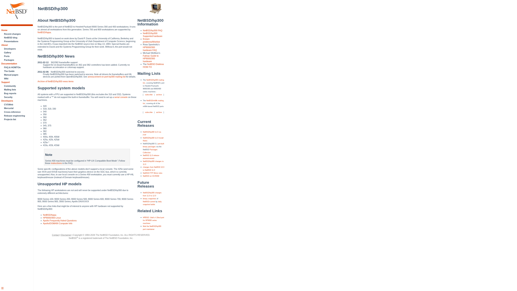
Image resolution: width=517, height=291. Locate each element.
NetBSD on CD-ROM (151, 176)
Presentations (11, 41)
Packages (9, 60)
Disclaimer (66, 235)
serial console (121, 97)
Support (5, 82)
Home (4, 30)
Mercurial (8, 108)
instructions (56, 163)
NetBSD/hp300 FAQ (152, 30)
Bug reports (10, 93)
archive (159, 95)
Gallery (7, 52)
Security (8, 97)
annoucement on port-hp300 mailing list (106, 77)
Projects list (10, 119)
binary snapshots (149, 199)
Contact (55, 235)
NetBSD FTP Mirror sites (152, 173)
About (4, 45)
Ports (7, 56)
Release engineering (14, 116)
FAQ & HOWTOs (12, 67)
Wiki (6, 78)
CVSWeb (8, 104)
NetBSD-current (149, 202)
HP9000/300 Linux (52, 218)
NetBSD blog (10, 38)
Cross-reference (12, 112)
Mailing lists (10, 90)
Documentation (9, 64)
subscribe (149, 95)
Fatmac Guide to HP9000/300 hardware (151, 59)
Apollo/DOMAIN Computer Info (57, 223)
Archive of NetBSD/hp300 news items (56, 81)
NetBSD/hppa (44, 32)
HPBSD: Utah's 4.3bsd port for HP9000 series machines (153, 220)
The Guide (9, 71)
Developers (10, 49)
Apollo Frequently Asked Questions (60, 220)
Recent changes (12, 34)
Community (10, 86)
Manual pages (11, 75)
